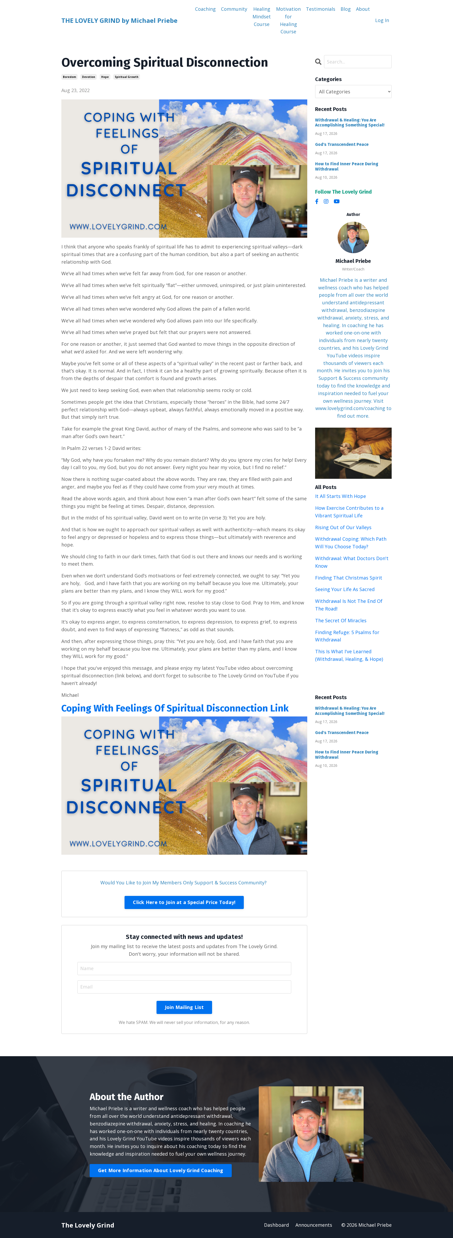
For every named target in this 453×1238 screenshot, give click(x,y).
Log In (382, 20)
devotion (88, 77)
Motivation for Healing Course (288, 20)
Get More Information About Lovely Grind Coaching (160, 1170)
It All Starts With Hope (340, 496)
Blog (346, 9)
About (363, 9)
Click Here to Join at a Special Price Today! (184, 902)
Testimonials (320, 9)
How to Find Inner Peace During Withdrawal (346, 166)
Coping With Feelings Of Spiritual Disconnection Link (175, 708)
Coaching (205, 9)
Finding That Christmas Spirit (348, 578)
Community (234, 9)
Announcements (313, 1225)
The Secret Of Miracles (340, 620)
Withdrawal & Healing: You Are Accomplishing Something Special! (349, 122)
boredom (69, 77)
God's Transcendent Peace (342, 144)
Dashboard (276, 1225)
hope (105, 77)
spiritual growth (126, 77)
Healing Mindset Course (261, 16)
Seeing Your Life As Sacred (345, 589)
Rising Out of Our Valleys (343, 527)
